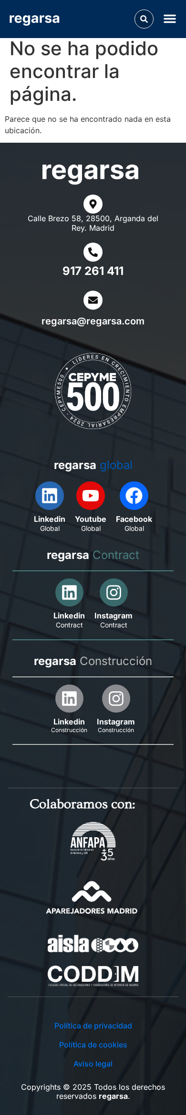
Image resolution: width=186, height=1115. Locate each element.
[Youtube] (90, 495)
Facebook (134, 519)
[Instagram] (114, 592)
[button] (144, 19)
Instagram (113, 615)
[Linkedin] (49, 495)
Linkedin (49, 519)
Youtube (90, 519)
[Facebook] (134, 495)
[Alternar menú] (171, 18)
